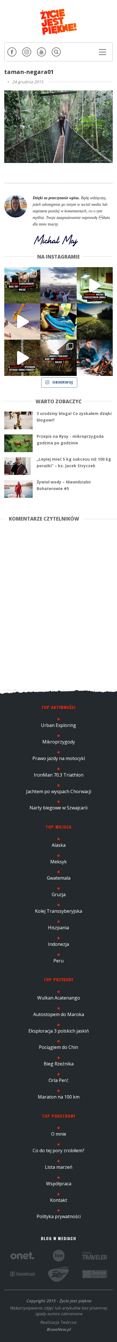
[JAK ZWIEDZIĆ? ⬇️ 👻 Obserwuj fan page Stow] (95, 285)
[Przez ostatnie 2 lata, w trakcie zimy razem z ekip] (58, 285)
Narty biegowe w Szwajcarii (58, 808)
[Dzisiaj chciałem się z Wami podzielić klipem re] (22, 321)
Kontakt (58, 1200)
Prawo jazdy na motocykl (58, 758)
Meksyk (58, 862)
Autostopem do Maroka (58, 1014)
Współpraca (58, 1183)
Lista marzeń (58, 1167)
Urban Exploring (58, 725)
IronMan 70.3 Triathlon (58, 775)
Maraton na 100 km (59, 1097)
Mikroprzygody (58, 742)
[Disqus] (58, 604)
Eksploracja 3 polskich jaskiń (58, 1031)
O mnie (58, 1134)
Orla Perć (58, 1080)
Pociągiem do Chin (58, 1047)
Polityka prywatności (59, 1216)
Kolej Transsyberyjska (58, 911)
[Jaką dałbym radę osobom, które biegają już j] (58, 321)
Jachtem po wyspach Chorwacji (58, 791)
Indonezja (58, 944)
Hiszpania (58, 927)
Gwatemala (58, 878)
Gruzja (59, 894)
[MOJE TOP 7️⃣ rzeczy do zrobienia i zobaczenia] (22, 285)
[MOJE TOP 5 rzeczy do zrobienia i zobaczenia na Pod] (58, 358)
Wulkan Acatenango (58, 998)
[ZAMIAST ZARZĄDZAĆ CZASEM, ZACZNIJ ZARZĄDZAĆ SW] (95, 358)
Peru (58, 961)
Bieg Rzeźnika (59, 1064)
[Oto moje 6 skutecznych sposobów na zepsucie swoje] (22, 358)
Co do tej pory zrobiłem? (58, 1150)
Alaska (59, 845)
